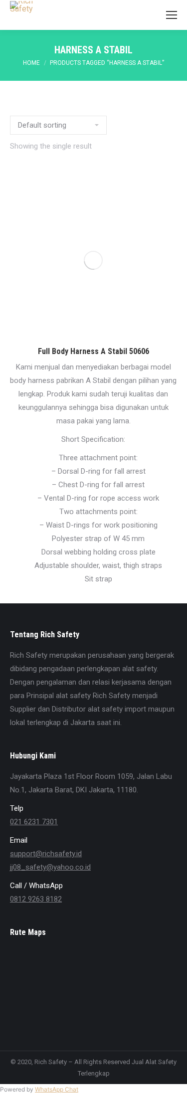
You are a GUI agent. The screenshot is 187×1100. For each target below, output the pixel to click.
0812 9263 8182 (36, 899)
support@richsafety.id (46, 853)
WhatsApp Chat (56, 1089)
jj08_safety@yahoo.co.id (50, 867)
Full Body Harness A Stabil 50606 (93, 351)
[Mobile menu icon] (171, 14)
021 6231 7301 (34, 821)
